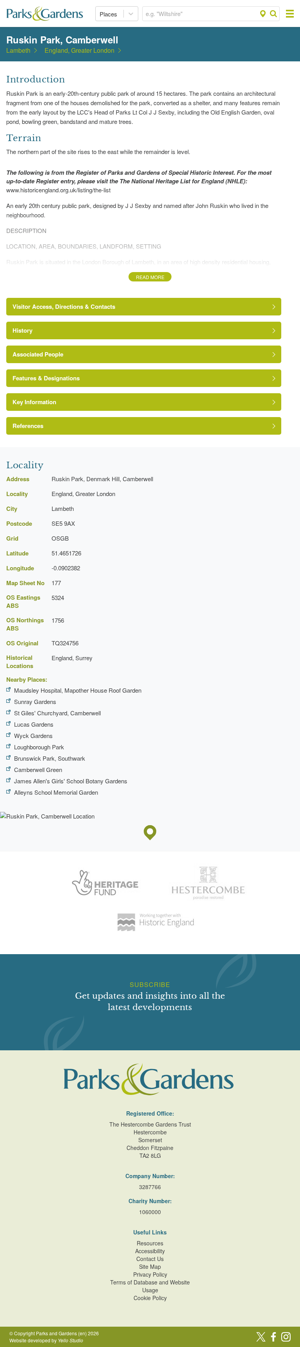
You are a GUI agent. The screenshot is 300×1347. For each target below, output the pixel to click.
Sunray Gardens (35, 701)
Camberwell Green (38, 769)
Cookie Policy (150, 1298)
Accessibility (150, 1251)
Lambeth (18, 50)
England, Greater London (79, 50)
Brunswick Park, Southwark (49, 758)
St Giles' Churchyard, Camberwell (57, 713)
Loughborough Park (39, 747)
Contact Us (150, 1259)
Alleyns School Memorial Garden (56, 792)
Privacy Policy (150, 1274)
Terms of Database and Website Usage (150, 1286)
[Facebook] (273, 1337)
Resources (150, 1243)
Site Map (150, 1266)
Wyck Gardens (33, 735)
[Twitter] (261, 1337)
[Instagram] (286, 1337)
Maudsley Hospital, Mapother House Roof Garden (77, 690)
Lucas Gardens (34, 724)
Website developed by (46, 1340)
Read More (150, 277)
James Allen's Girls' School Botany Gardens (70, 781)
